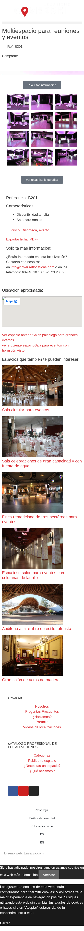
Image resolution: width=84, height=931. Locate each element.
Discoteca (29, 230)
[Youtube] (23, 791)
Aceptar (49, 875)
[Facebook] (13, 791)
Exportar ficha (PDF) (22, 239)
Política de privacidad (42, 818)
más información (26, 875)
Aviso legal (42, 810)
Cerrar (5, 923)
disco (15, 230)
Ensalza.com (34, 853)
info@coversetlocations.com (32, 267)
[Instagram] (34, 791)
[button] (42, 23)
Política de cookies (42, 826)
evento (44, 230)
